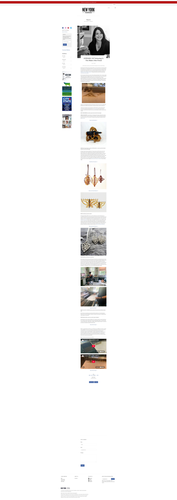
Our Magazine (70, 4)
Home (85, 21)
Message (82, 452)
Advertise (98, 15)
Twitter (90, 479)
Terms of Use (93, 15)
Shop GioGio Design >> (93, 324)
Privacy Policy (63, 479)
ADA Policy (62, 481)
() (114, 4)
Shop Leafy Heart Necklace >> (93, 226)
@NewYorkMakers (65, 31)
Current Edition (66, 50)
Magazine (87, 21)
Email (81, 447)
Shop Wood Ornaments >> (93, 161)
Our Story (74, 4)
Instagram (90, 481)
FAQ (61, 478)
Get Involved (88, 15)
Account (110, 4)
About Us (78, 15)
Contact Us (83, 15)
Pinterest (90, 480)
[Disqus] (93, 397)
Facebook (90, 478)
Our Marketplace (64, 4)
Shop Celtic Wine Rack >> (93, 120)
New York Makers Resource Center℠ (81, 4)
